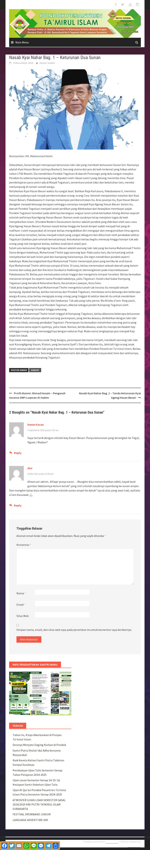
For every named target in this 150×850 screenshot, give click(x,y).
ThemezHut (134, 845)
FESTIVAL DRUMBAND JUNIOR (32, 814)
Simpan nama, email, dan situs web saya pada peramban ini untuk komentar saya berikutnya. (74, 630)
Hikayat (35, 370)
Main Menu (22, 42)
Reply (17, 453)
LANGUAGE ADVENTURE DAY (30, 820)
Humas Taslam (47, 63)
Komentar (23, 545)
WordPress (112, 841)
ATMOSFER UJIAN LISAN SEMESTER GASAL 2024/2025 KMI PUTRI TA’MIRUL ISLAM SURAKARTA (39, 804)
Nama (21, 593)
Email (21, 604)
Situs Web (22, 616)
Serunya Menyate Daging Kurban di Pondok (39, 745)
